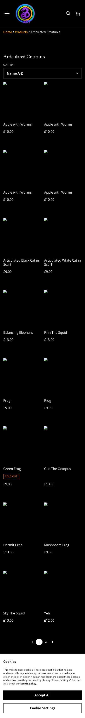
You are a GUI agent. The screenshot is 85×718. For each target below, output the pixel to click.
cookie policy (28, 683)
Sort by (8, 64)
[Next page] (52, 642)
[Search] (68, 13)
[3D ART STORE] (25, 13)
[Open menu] (7, 13)
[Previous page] (32, 642)
